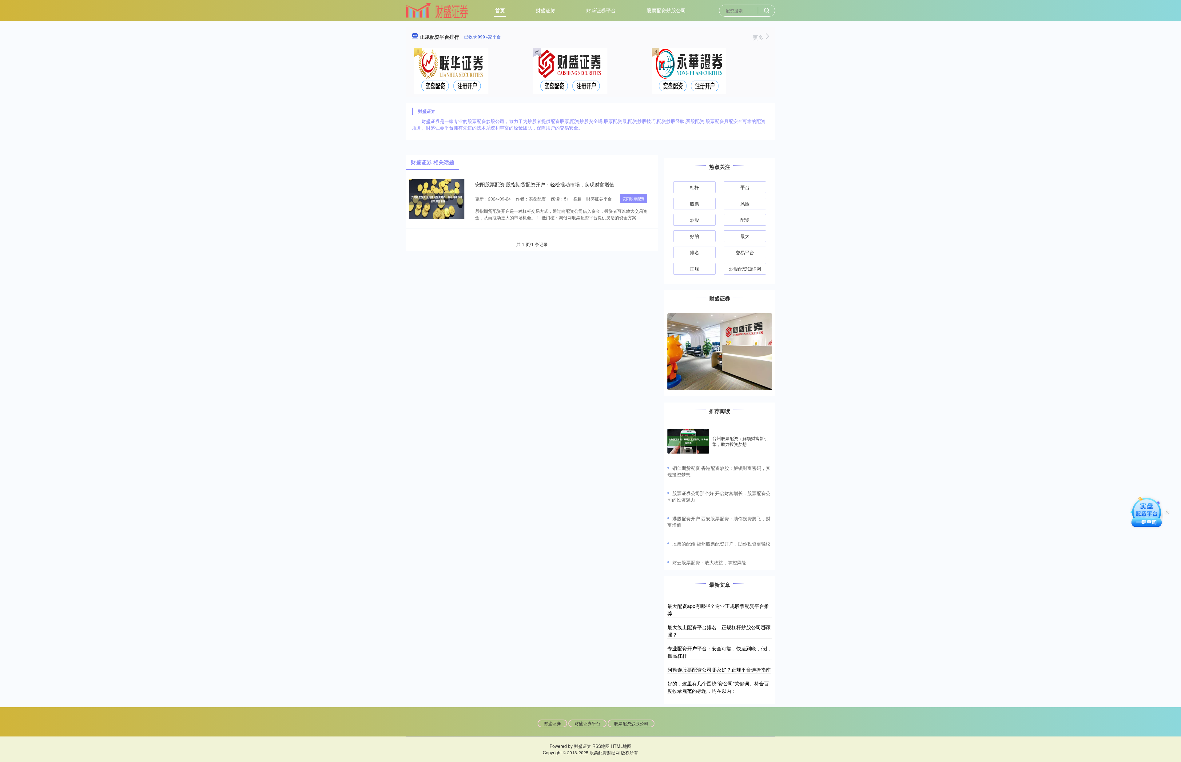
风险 (745, 203)
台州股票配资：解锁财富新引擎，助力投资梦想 (740, 441)
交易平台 (745, 252)
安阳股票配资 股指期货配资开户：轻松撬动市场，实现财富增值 (544, 184)
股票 (694, 203)
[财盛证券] (437, 10)
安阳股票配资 (633, 198)
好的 (694, 236)
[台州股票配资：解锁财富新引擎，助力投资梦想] (688, 441)
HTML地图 (621, 746)
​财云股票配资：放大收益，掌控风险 (709, 562)
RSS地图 (601, 746)
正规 (694, 268)
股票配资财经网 (605, 752)
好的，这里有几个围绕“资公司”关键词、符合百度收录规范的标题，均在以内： (718, 687)
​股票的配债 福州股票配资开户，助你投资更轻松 (721, 543)
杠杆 (694, 187)
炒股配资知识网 (745, 268)
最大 (745, 236)
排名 (694, 252)
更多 (759, 37)
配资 (745, 219)
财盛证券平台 (601, 10)
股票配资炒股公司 (666, 10)
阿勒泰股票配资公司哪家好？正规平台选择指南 (719, 669)
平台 (745, 187)
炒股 (694, 219)
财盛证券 (545, 10)
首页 (500, 10)
